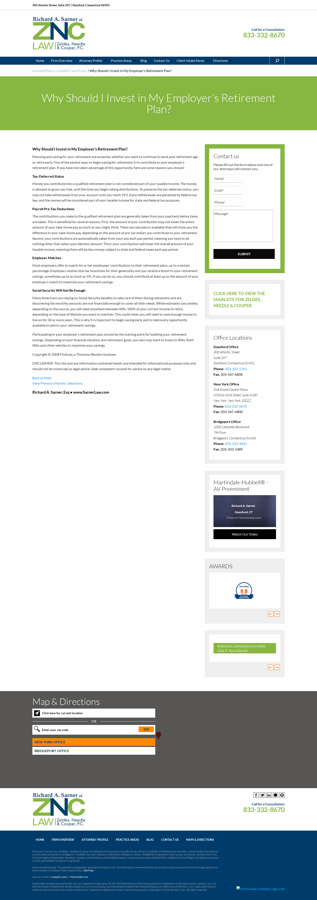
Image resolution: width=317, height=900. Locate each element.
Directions (220, 61)
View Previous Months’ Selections (57, 383)
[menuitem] (40, 61)
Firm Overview (61, 61)
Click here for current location (62, 713)
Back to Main (42, 378)
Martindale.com (79, 876)
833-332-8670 (264, 35)
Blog (143, 61)
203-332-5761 (236, 369)
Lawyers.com (59, 876)
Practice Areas (121, 61)
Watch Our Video (245, 534)
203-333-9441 (236, 443)
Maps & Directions (200, 839)
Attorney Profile (90, 61)
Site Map (88, 870)
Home (40, 61)
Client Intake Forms (190, 61)
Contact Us (162, 61)
